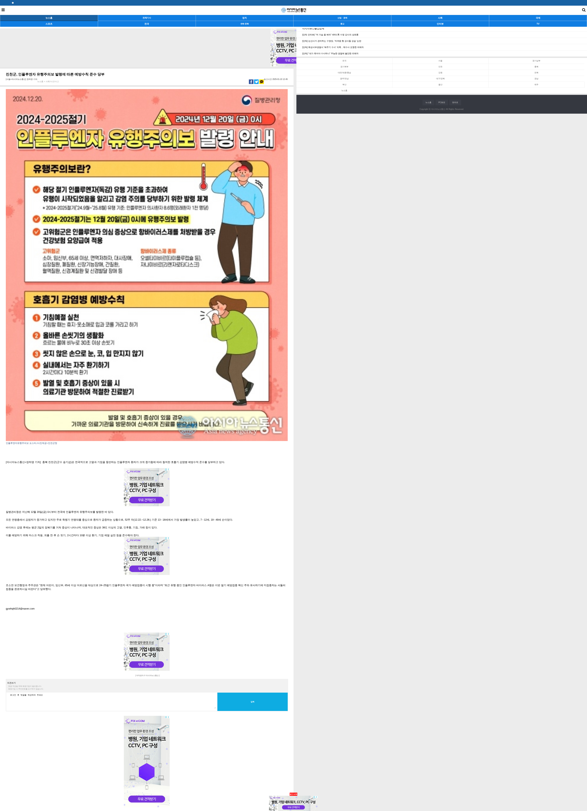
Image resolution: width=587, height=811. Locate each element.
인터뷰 (440, 23)
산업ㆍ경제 (342, 18)
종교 (342, 24)
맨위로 (455, 102)
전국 (146, 23)
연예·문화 (244, 24)
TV (538, 23)
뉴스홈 (49, 17)
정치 (244, 17)
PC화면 (441, 102)
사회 (440, 17)
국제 (538, 17)
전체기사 (147, 18)
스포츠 (49, 23)
